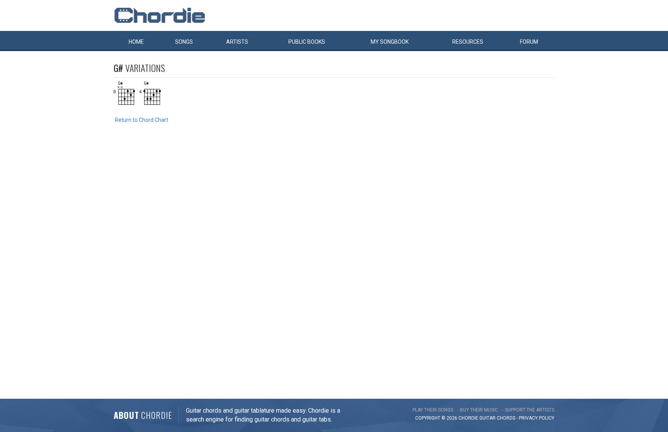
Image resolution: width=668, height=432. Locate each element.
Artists (237, 42)
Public (306, 42)
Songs (184, 42)
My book (390, 42)
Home (136, 42)
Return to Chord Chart (141, 120)
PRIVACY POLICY (536, 418)
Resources (467, 42)
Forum (529, 42)
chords (506, 418)
